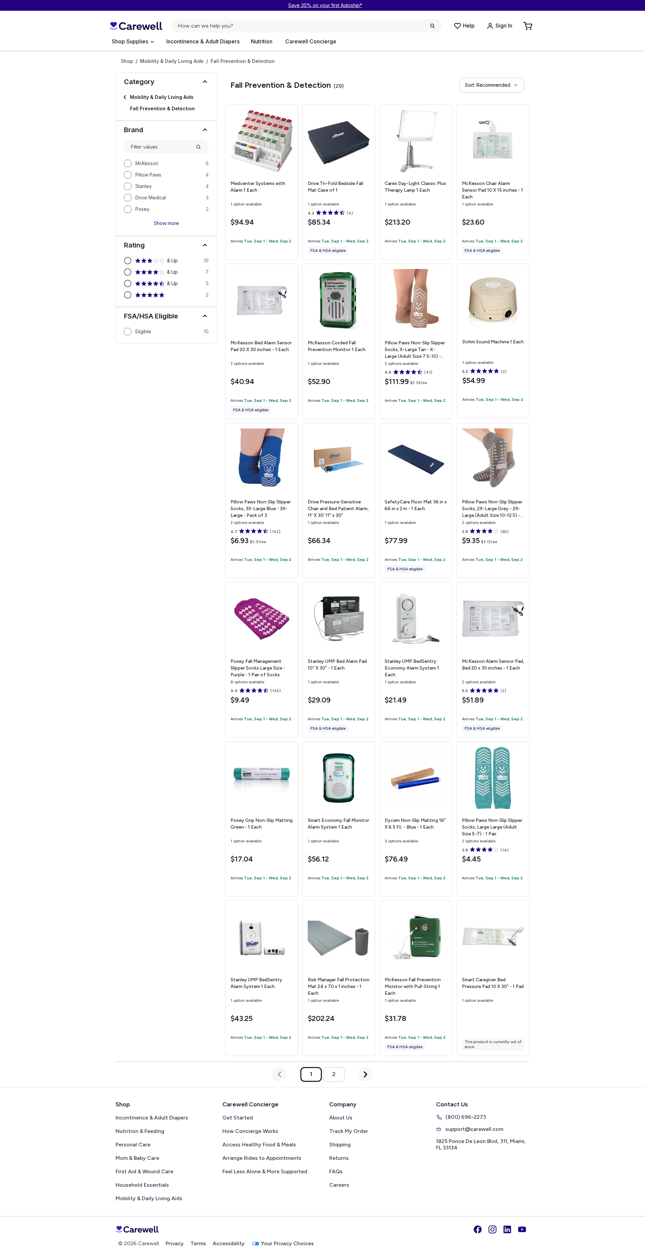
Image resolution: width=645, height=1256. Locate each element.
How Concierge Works (250, 1131)
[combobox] (160, 147)
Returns (339, 1158)
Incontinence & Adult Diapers (203, 41)
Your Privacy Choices (287, 1243)
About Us (340, 1117)
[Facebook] (477, 1229)
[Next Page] (365, 1074)
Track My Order (348, 1131)
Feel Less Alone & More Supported (264, 1171)
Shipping (340, 1144)
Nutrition (261, 41)
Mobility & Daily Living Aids (172, 61)
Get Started (237, 1117)
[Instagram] (492, 1229)
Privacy (175, 1243)
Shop (127, 61)
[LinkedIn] (507, 1229)
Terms (198, 1243)
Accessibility (229, 1243)
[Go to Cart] (528, 26)
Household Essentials (142, 1185)
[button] (166, 82)
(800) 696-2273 (465, 1117)
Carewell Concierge (310, 41)
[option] (166, 163)
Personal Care (133, 1144)
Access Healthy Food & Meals (259, 1144)
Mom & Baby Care (137, 1158)
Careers (339, 1185)
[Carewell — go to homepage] (135, 26)
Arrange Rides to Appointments (261, 1158)
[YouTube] (522, 1229)
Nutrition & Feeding (140, 1131)
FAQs (336, 1171)
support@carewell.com (474, 1129)
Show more (166, 223)
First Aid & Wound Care (144, 1171)
